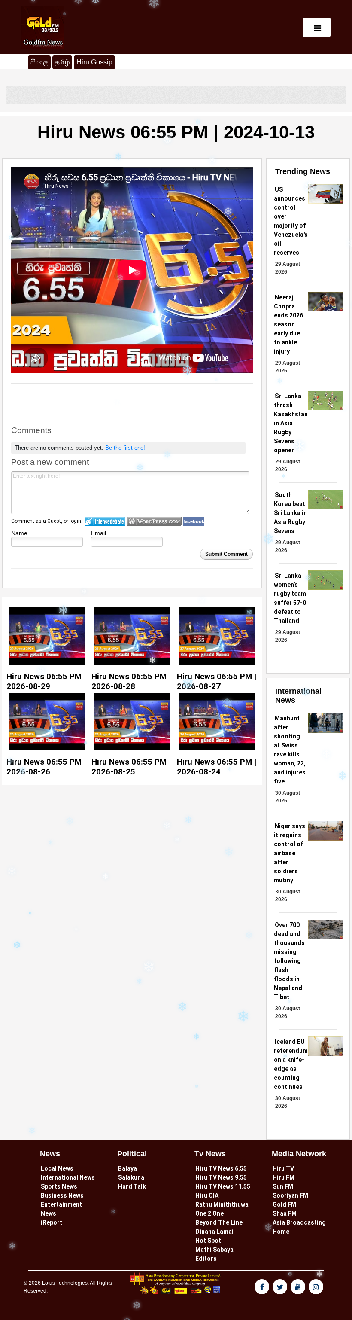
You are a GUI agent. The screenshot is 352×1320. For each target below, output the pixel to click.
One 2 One (209, 1213)
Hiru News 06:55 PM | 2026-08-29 (46, 681)
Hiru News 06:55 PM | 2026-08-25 (131, 767)
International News (68, 1177)
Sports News (59, 1186)
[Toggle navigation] (317, 27)
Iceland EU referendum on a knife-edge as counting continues (291, 1064)
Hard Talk (132, 1186)
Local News (57, 1168)
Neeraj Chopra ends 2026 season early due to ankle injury (288, 324)
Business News (62, 1195)
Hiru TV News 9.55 (221, 1177)
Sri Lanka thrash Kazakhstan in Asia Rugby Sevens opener (291, 423)
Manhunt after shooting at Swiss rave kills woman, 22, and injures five (290, 750)
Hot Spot (208, 1240)
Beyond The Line (219, 1222)
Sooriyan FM (290, 1195)
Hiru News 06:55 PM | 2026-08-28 (131, 681)
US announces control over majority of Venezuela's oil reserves (291, 221)
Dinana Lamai (214, 1231)
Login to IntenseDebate (105, 521)
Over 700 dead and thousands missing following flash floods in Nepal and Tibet (289, 960)
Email (98, 533)
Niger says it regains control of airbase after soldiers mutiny (289, 853)
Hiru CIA (206, 1195)
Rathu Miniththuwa (222, 1204)
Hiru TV (283, 1168)
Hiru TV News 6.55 (221, 1168)
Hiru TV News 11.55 (222, 1186)
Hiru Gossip (94, 62)
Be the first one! (125, 448)
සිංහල (39, 62)
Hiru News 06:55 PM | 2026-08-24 (216, 767)
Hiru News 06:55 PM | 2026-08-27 (216, 681)
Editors (206, 1258)
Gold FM (284, 1204)
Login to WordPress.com (154, 521)
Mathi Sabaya (214, 1249)
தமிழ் (63, 62)
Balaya (127, 1168)
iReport (51, 1222)
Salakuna (131, 1177)
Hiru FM (283, 1177)
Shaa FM (285, 1213)
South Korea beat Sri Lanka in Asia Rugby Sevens (290, 512)
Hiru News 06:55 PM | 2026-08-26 (46, 767)
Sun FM (283, 1186)
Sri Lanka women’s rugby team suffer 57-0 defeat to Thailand (290, 598)
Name (19, 533)
